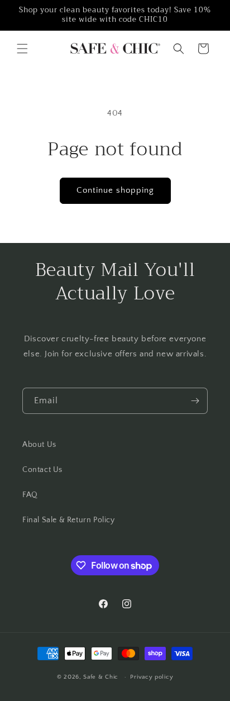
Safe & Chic (100, 677)
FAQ (30, 494)
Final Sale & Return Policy (68, 520)
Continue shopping (115, 190)
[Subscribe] (195, 401)
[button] (22, 48)
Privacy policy (151, 677)
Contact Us (42, 469)
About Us (39, 444)
